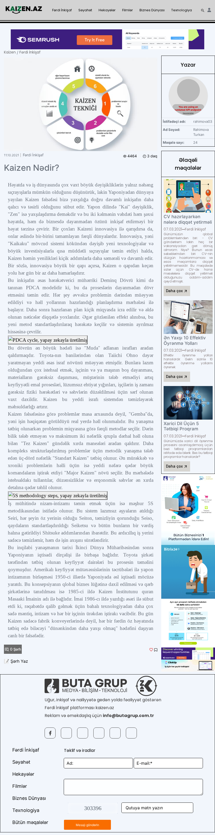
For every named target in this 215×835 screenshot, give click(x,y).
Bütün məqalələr (30, 822)
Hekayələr (107, 10)
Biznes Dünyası (152, 10)
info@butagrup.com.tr (128, 716)
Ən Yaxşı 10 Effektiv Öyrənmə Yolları (185, 340)
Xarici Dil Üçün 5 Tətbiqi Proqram (181, 426)
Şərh (15, 649)
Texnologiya (181, 10)
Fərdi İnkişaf (62, 10)
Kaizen (10, 52)
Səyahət (85, 10)
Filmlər (127, 10)
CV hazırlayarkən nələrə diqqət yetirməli (188, 219)
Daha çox (175, 290)
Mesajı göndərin (87, 825)
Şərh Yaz (19, 661)
